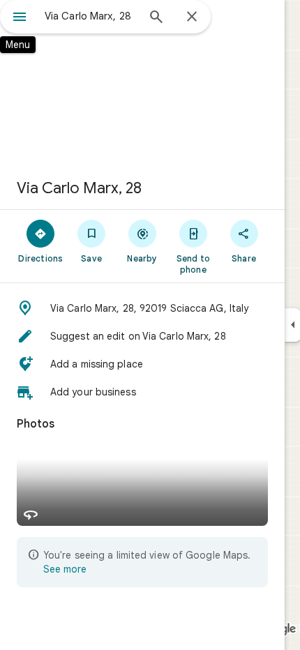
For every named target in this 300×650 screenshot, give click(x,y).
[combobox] (91, 16)
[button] (142, 308)
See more (65, 569)
